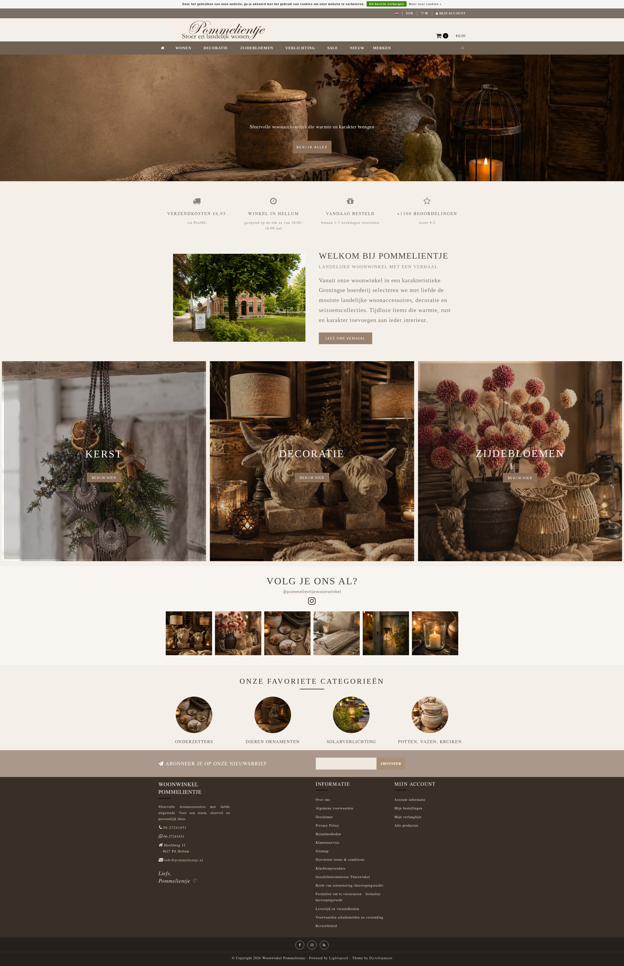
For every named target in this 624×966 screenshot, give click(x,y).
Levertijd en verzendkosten (337, 908)
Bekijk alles (312, 147)
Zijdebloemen (256, 48)
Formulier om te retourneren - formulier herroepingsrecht (348, 896)
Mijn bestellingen (408, 808)
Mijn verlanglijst (407, 816)
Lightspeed (338, 957)
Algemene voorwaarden (334, 808)
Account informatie (409, 799)
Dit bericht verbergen (386, 4)
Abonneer (390, 763)
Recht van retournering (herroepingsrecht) (350, 885)
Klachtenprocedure (331, 868)
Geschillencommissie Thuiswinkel (343, 876)
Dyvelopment (380, 957)
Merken (382, 48)
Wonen (183, 48)
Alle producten (406, 825)
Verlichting (300, 48)
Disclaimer (324, 816)
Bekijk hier (104, 477)
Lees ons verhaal (345, 338)
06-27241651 (175, 827)
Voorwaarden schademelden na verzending (349, 917)
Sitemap (322, 851)
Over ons (323, 799)
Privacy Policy (327, 825)
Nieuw (357, 48)
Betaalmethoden (328, 834)
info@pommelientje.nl (183, 859)
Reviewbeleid (326, 925)
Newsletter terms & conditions (340, 859)
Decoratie (216, 48)
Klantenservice (327, 842)
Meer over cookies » (425, 4)
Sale (332, 48)
